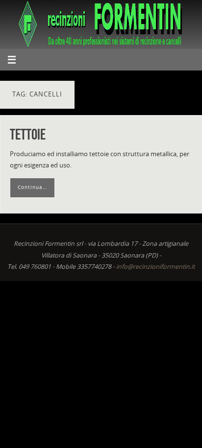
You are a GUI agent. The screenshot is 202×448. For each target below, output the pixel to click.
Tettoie (28, 134)
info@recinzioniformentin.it (155, 266)
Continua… (32, 187)
